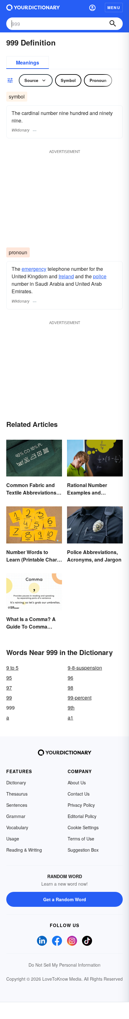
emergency (34, 268)
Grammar (15, 816)
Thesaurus (17, 794)
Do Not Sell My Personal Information (64, 965)
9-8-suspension (85, 667)
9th (71, 707)
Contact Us (79, 794)
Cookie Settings (83, 827)
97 (9, 687)
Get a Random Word (64, 899)
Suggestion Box (83, 850)
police (99, 276)
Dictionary (16, 782)
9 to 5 (12, 667)
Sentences (16, 805)
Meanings (27, 62)
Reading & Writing (24, 850)
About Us (77, 782)
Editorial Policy (82, 816)
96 (70, 677)
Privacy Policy (81, 805)
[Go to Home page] (33, 7)
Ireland (66, 276)
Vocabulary (17, 827)
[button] (92, 7)
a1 (70, 717)
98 (70, 687)
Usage (12, 838)
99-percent (79, 697)
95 (9, 677)
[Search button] (112, 23)
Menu (113, 7)
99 (9, 697)
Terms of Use (81, 838)
